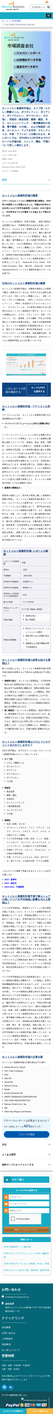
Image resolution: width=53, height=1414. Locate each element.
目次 (4, 1144)
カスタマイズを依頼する (13, 1411)
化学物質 (16, 20)
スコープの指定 (27, 1134)
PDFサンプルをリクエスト (26, 1229)
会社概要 (6, 1327)
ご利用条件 (7, 1338)
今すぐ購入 (18, 1180)
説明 (4, 179)
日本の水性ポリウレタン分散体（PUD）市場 (26, 1263)
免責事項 (6, 1344)
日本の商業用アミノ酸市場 (17, 1246)
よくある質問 (9, 1154)
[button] (48, 16)
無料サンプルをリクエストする (18, 1164)
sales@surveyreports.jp (47, 1)
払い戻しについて (11, 1350)
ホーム (5, 20)
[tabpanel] (26, 644)
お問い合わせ (8, 1333)
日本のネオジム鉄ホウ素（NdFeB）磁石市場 (26, 1270)
